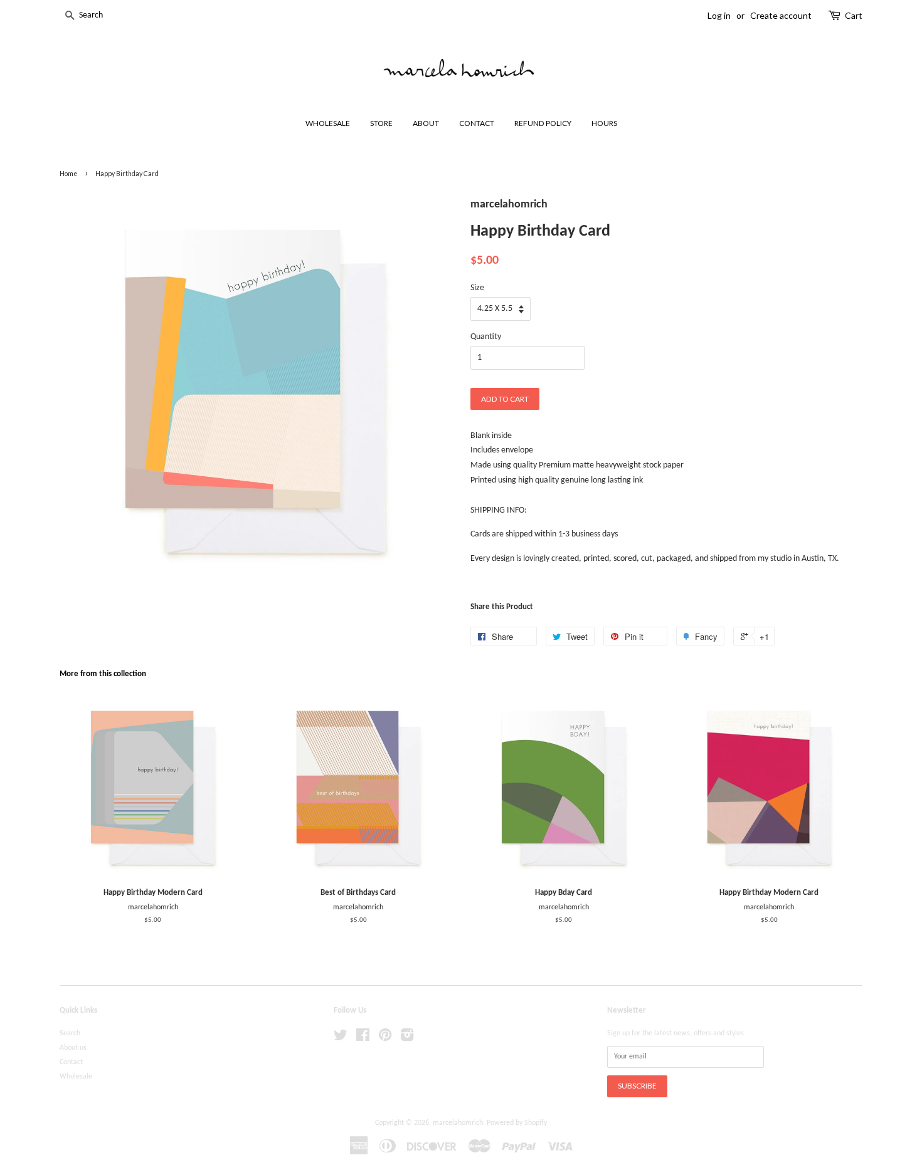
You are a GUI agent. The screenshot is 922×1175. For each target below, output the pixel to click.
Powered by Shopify (517, 1123)
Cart (853, 15)
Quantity (485, 337)
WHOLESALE (327, 123)
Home (68, 173)
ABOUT (426, 123)
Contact (71, 1062)
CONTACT (476, 123)
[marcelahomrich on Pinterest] (385, 1038)
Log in (719, 15)
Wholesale (76, 1076)
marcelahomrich (458, 1123)
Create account (781, 15)
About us (73, 1048)
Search (70, 1033)
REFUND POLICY (542, 123)
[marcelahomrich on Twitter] (340, 1038)
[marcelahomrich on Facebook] (363, 1038)
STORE (381, 123)
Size (477, 288)
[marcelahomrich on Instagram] (407, 1038)
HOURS (604, 123)
